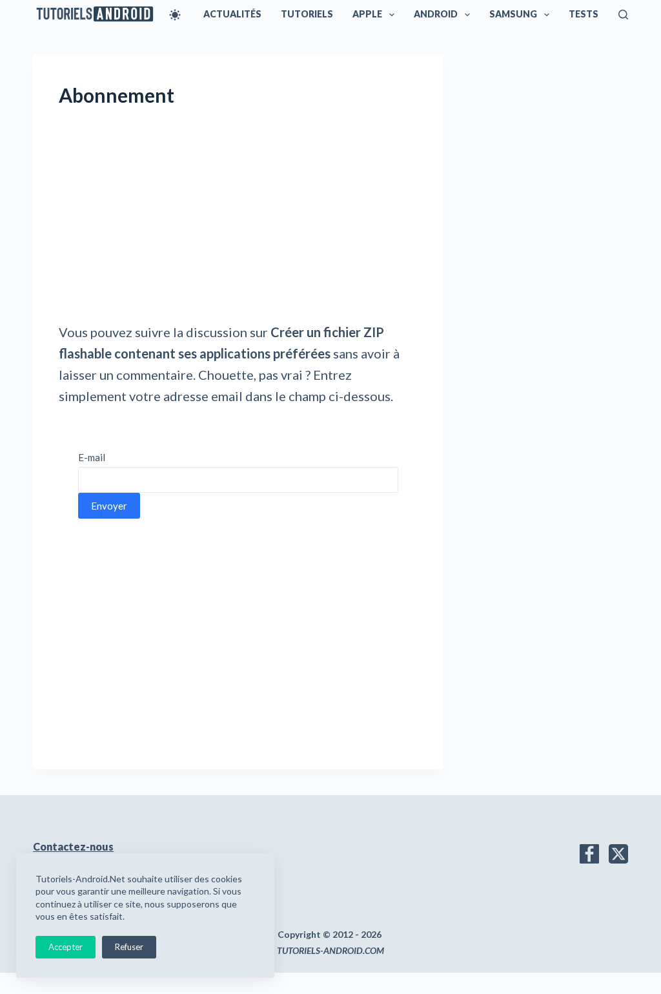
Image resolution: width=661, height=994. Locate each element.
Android (436, 13)
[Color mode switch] (175, 15)
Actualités (232, 13)
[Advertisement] (238, 226)
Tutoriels (307, 13)
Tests (583, 13)
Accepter (65, 947)
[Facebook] (589, 854)
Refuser (129, 947)
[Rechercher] (623, 14)
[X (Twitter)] (618, 854)
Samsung (513, 13)
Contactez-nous (73, 846)
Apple (367, 13)
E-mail (91, 457)
